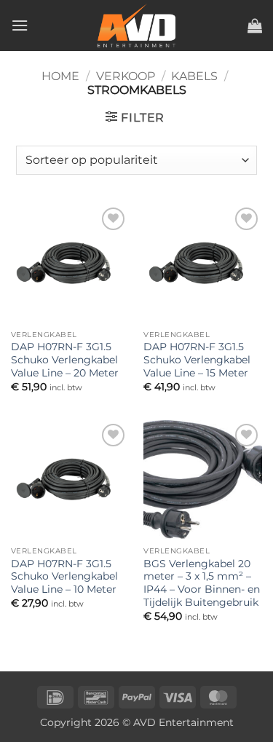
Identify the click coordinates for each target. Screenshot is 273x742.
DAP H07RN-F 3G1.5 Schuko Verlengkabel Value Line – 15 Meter (196, 359)
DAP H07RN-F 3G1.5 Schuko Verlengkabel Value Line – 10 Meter (64, 576)
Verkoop (125, 76)
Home (60, 76)
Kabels (194, 76)
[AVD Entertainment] (137, 25)
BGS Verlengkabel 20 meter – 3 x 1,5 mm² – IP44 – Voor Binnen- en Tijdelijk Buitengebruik (201, 583)
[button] (19, 25)
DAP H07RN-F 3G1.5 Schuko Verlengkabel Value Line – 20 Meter (65, 359)
